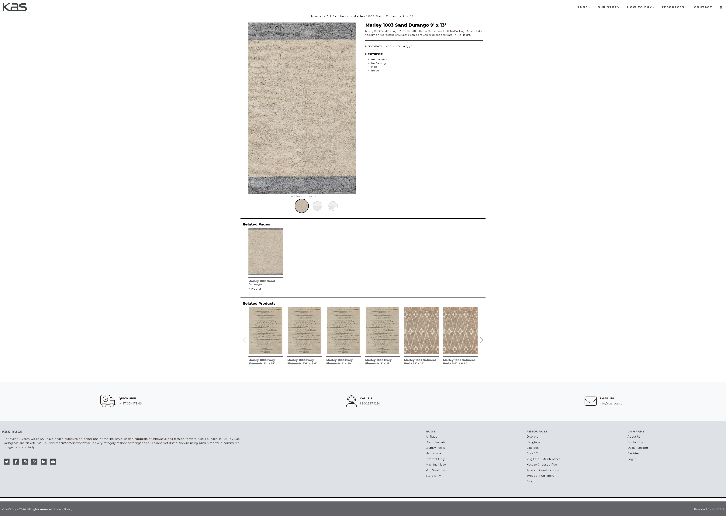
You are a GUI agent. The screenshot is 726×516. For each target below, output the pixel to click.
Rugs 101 (532, 453)
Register (633, 453)
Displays (532, 436)
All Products (338, 16)
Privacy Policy (62, 509)
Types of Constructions (542, 470)
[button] (481, 340)
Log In (632, 459)
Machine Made (436, 464)
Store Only (433, 475)
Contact (703, 7)
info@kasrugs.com (612, 403)
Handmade (433, 453)
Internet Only (435, 459)
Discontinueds (435, 442)
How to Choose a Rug (542, 464)
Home (316, 16)
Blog (530, 481)
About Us (633, 436)
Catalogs (532, 447)
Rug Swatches (435, 470)
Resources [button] (673, 7)
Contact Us (635, 442)
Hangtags (533, 442)
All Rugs (431, 436)
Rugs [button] (582, 7)
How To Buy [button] (639, 7)
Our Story (609, 7)
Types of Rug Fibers (540, 475)
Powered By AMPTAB (709, 509)
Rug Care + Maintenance (543, 459)
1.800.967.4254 (370, 403)
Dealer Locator (637, 447)
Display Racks (435, 447)
